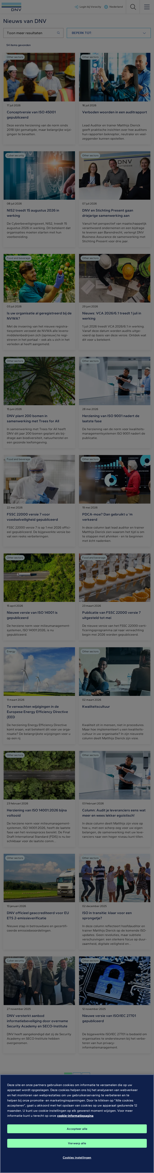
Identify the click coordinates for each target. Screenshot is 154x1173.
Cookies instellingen (77, 1157)
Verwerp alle (77, 1143)
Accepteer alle (77, 1129)
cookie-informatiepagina (75, 1116)
